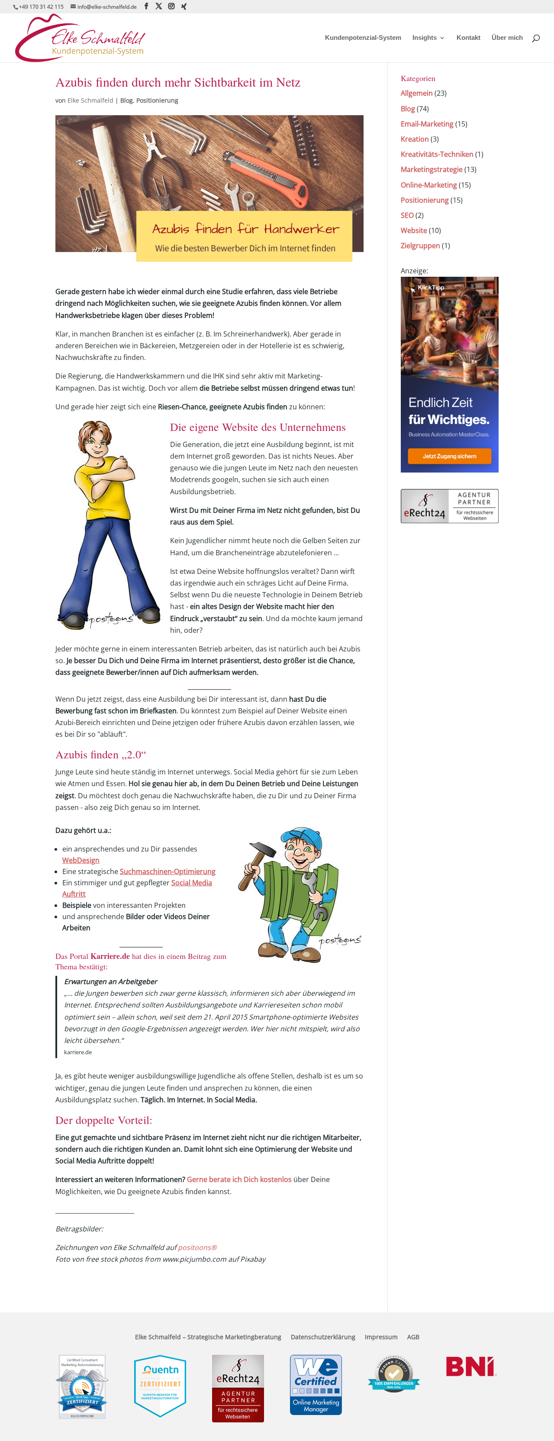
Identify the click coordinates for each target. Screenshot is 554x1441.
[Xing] (184, 6)
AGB (413, 1337)
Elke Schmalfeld (90, 100)
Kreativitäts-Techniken (437, 154)
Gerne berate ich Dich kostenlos (239, 1179)
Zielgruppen (420, 245)
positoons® (197, 1247)
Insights (424, 38)
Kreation (415, 139)
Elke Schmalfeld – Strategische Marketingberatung (208, 1337)
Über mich (507, 38)
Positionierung (157, 100)
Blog (126, 100)
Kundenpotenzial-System (363, 38)
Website (414, 230)
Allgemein (417, 93)
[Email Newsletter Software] (450, 470)
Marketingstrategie (432, 169)
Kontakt (468, 38)
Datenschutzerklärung (323, 1337)
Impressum (381, 1337)
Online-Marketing (429, 185)
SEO (407, 215)
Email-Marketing (427, 124)
